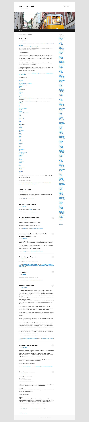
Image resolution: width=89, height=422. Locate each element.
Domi (20, 114)
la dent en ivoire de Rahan (28, 345)
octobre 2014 (61, 49)
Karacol (30, 209)
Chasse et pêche (25, 189)
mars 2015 (61, 44)
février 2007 (61, 162)
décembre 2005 (61, 180)
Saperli (20, 111)
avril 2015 (60, 43)
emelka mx (21, 155)
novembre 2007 (61, 151)
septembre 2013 (62, 65)
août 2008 (60, 140)
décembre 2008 (61, 135)
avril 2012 (60, 86)
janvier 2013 (61, 75)
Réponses (24, 266)
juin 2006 (60, 173)
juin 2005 (60, 188)
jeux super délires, (46, 43)
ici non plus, (48, 73)
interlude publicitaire (26, 285)
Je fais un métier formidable (29, 217)
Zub (19, 106)
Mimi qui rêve (21, 161)
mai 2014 (60, 54)
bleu (44, 264)
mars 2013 (61, 72)
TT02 (20, 131)
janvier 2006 (61, 179)
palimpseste (36, 265)
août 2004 (60, 201)
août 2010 (60, 109)
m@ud (20, 168)
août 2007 (60, 155)
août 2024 (60, 39)
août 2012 (60, 81)
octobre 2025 (61, 35)
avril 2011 (60, 99)
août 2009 (60, 124)
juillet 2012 (61, 82)
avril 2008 (60, 145)
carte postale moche (47, 182)
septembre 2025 (62, 37)
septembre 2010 (62, 108)
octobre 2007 (61, 152)
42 (42, 264)
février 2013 (61, 74)
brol (19, 105)
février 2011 (61, 101)
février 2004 (61, 208)
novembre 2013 (61, 62)
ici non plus (23, 74)
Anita (20, 90)
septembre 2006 (62, 169)
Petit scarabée (22, 167)
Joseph (20, 136)
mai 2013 (60, 70)
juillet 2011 (61, 95)
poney (35, 212)
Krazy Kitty (21, 143)
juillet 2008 (61, 141)
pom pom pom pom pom (43, 265)
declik (20, 165)
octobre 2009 (61, 122)
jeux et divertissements (35, 182)
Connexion (61, 224)
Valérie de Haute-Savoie (23, 112)
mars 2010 (61, 115)
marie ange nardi (28, 265)
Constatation (23, 272)
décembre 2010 (61, 104)
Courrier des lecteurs (26, 372)
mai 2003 (60, 220)
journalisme (44, 338)
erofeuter (20, 128)
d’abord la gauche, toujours (29, 257)
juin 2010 (60, 112)
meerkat (20, 127)
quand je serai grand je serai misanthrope (30, 338)
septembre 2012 (62, 80)
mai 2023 (60, 40)
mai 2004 (60, 204)
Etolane (20, 162)
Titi (19, 164)
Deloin (20, 93)
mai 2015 (60, 42)
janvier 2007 (61, 164)
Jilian (20, 140)
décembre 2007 (61, 150)
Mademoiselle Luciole (23, 84)
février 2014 (61, 58)
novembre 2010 (61, 105)
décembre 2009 (61, 119)
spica (20, 172)
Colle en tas (23, 39)
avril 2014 (60, 56)
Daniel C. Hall (21, 118)
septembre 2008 (62, 138)
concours (20, 184)
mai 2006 (60, 174)
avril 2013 (60, 71)
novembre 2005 (61, 182)
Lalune (20, 81)
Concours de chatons (26, 182)
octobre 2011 (61, 91)
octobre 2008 (61, 137)
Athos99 (20, 109)
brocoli (46, 264)
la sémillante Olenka (23, 108)
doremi (20, 159)
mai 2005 (60, 189)
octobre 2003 (61, 213)
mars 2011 (61, 100)
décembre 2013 (61, 61)
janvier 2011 (61, 103)
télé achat (51, 338)
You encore (30, 83)
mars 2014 (61, 57)
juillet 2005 (61, 187)
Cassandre (21, 142)
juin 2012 (60, 84)
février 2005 (61, 193)
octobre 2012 (61, 79)
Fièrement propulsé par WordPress (44, 417)
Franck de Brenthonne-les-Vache (25, 98)
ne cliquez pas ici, (35, 73)
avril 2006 (60, 175)
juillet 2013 (61, 67)
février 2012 (61, 88)
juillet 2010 (61, 110)
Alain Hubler (21, 130)
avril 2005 (60, 190)
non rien (31, 184)
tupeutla (20, 95)
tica (19, 158)
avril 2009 (60, 129)
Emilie (20, 121)
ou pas (35, 408)
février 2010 (61, 117)
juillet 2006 (61, 171)
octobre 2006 (61, 168)
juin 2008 (60, 142)
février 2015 (61, 46)
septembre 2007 (62, 154)
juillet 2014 (61, 52)
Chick (20, 123)
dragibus (20, 125)
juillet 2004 (61, 202)
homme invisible (21, 265)
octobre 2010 (61, 107)
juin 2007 (60, 157)
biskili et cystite (28, 101)
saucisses (49, 265)
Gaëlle (20, 137)
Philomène (21, 80)
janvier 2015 (61, 47)
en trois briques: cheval (27, 204)
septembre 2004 (62, 199)
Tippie (21, 89)
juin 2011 (60, 96)
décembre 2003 (61, 211)
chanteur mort (50, 264)
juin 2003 (60, 218)
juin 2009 (60, 127)
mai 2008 (60, 143)
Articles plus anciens (23, 413)
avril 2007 (60, 160)
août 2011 (60, 94)
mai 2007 (60, 159)
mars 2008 (61, 146)
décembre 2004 (61, 196)
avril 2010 (60, 114)
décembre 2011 (61, 89)
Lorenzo (20, 102)
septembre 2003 (62, 215)
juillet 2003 (61, 217)
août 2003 (60, 216)
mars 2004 (61, 207)
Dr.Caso (20, 117)
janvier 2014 (61, 60)
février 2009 (61, 132)
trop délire (35, 184)
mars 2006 (61, 176)
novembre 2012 (61, 77)
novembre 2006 (61, 166)
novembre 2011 (61, 90)
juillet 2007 (61, 156)
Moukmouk (21, 92)
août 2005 (60, 185)
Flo (19, 96)
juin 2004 (60, 203)
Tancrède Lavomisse (23, 152)
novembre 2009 (61, 121)
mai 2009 (60, 128)
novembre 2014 (61, 48)
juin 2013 (60, 68)
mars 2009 (61, 131)
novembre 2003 (61, 212)
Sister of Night (21, 149)
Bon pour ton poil (26, 6)
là (35, 196)
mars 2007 (61, 161)
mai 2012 (60, 85)
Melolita (20, 87)
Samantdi (21, 103)
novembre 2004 (61, 197)
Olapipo (20, 156)
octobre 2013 (61, 63)
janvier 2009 (61, 133)
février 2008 (61, 147)
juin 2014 (60, 53)
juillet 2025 (61, 38)
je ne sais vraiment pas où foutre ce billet (30, 264)
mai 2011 (60, 98)
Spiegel (20, 169)
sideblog (24, 198)
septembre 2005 (62, 184)
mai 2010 (60, 113)
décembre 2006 (61, 165)
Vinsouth (20, 86)
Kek (19, 209)
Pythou (20, 134)
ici (24, 196)
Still (19, 120)
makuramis (21, 171)
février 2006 (61, 178)
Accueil (20, 30)
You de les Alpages (22, 83)
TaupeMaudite (21, 153)
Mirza (20, 147)
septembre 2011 (62, 93)
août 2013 (60, 66)
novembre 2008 (61, 136)
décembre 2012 (61, 76)
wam (20, 115)
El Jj (20, 139)
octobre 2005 (61, 183)
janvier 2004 (61, 210)
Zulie (20, 133)
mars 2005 (61, 192)
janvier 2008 (61, 149)
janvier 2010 (61, 118)
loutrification (38, 366)
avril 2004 (60, 206)
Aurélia (20, 145)
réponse (21, 339)
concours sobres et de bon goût (32, 46)
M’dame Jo (21, 150)
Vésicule (20, 124)
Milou (20, 146)
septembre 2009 (62, 123)
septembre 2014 (62, 51)
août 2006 (60, 170)
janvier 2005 (61, 194)
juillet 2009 (61, 126)
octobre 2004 (61, 198)
